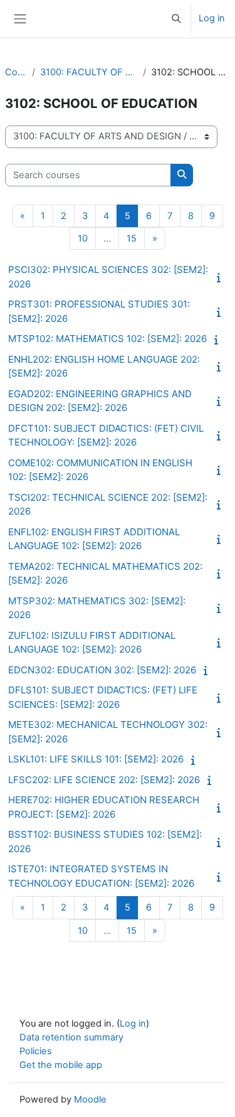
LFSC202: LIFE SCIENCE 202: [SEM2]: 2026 (104, 780)
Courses (16, 72)
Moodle (90, 1099)
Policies (35, 1051)
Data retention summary (71, 1037)
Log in (212, 18)
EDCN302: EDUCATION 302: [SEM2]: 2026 (102, 670)
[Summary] (221, 277)
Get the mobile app (60, 1065)
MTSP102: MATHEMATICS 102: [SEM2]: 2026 (107, 339)
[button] (176, 19)
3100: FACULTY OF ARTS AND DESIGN (89, 72)
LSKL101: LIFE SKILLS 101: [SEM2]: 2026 (96, 759)
